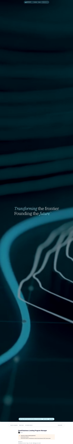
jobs (21, 425)
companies (14, 425)
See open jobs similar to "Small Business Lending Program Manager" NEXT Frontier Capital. (36, 438)
